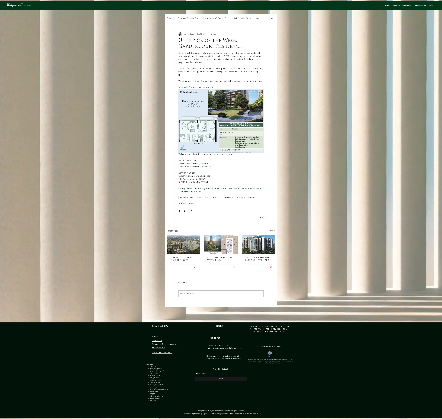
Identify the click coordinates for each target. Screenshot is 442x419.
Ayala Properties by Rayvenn (220, 411)
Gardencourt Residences (246, 197)
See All (272, 231)
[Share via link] (191, 211)
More (258, 18)
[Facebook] (212, 338)
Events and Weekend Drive (188, 18)
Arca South (217, 197)
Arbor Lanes (229, 197)
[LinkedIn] (215, 338)
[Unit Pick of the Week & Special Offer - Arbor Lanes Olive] (258, 244)
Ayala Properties (203, 197)
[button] (272, 18)
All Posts (170, 18)
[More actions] (262, 34)
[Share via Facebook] (179, 211)
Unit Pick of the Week (242, 18)
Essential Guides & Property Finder (216, 18)
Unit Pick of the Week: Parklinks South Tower (183, 259)
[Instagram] (218, 338)
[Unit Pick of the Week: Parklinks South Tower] (183, 244)
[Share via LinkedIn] (185, 211)
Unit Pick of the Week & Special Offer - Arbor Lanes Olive (258, 259)
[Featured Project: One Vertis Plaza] (221, 244)
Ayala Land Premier (186, 197)
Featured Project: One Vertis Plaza (220, 259)
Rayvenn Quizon (208, 414)
